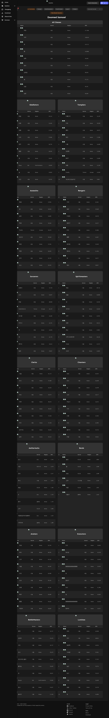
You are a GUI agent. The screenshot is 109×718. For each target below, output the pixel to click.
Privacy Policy (89, 706)
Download (88, 714)
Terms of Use (89, 708)
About (87, 712)
